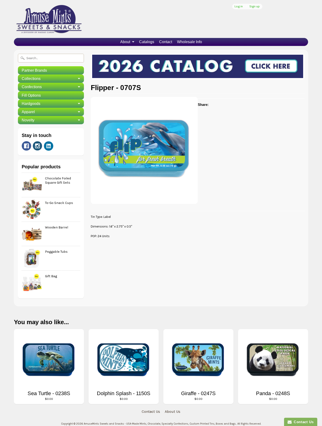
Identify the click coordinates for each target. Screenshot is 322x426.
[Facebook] (26, 146)
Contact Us (151, 411)
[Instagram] (37, 146)
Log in (239, 6)
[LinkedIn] (48, 146)
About (125, 42)
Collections (31, 79)
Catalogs (146, 42)
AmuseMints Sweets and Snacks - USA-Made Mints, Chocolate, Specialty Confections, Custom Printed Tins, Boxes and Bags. (160, 423)
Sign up (254, 6)
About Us (172, 411)
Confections (32, 87)
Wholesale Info (189, 42)
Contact (165, 42)
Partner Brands (34, 70)
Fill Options (31, 95)
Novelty (28, 120)
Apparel (28, 112)
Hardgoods (31, 104)
